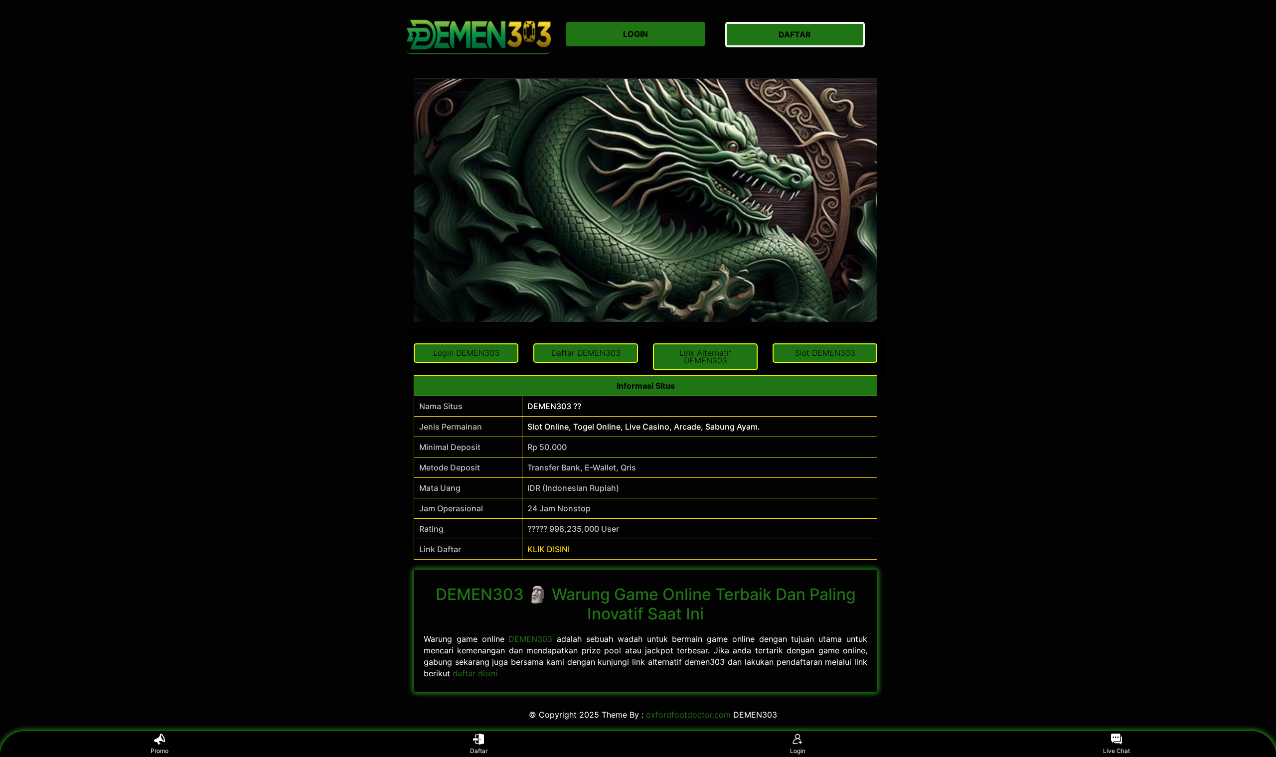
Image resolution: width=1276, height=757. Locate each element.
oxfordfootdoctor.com (688, 715)
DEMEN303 (530, 639)
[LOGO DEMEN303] (478, 34)
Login (797, 751)
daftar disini (475, 673)
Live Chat (1116, 751)
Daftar (478, 751)
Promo (159, 751)
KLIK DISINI (548, 549)
